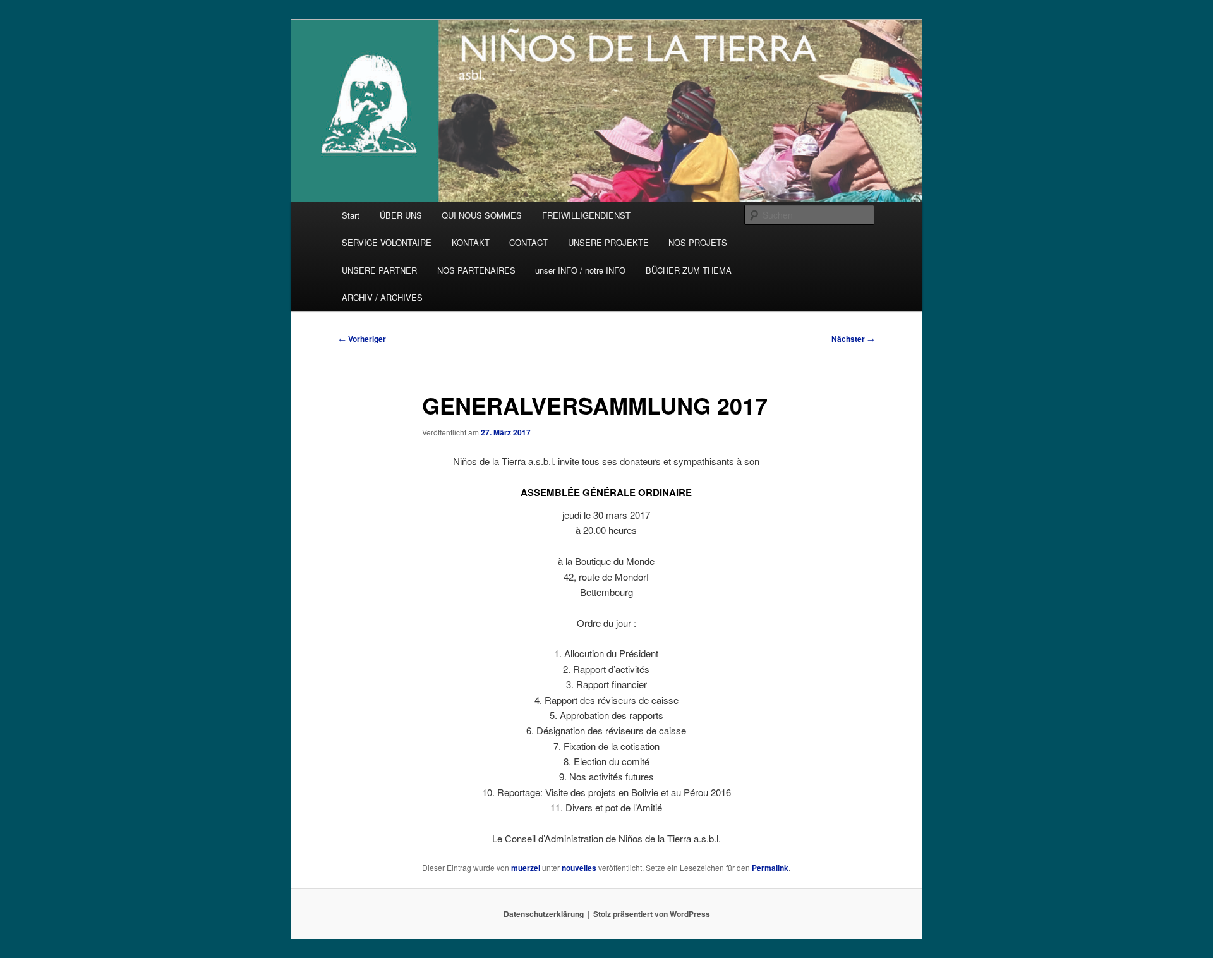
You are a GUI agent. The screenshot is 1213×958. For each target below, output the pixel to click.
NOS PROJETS (697, 242)
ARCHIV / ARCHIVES (382, 297)
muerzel (525, 867)
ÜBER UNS (401, 215)
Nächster (852, 338)
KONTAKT (471, 242)
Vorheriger (362, 338)
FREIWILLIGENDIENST (586, 215)
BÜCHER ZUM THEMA (689, 270)
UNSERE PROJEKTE (608, 242)
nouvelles (579, 867)
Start (350, 215)
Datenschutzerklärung (544, 913)
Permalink (770, 867)
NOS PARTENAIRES (476, 270)
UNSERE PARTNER (379, 270)
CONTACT (528, 242)
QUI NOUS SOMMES (482, 215)
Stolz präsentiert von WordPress (651, 913)
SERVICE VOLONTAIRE (386, 242)
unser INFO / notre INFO (580, 270)
